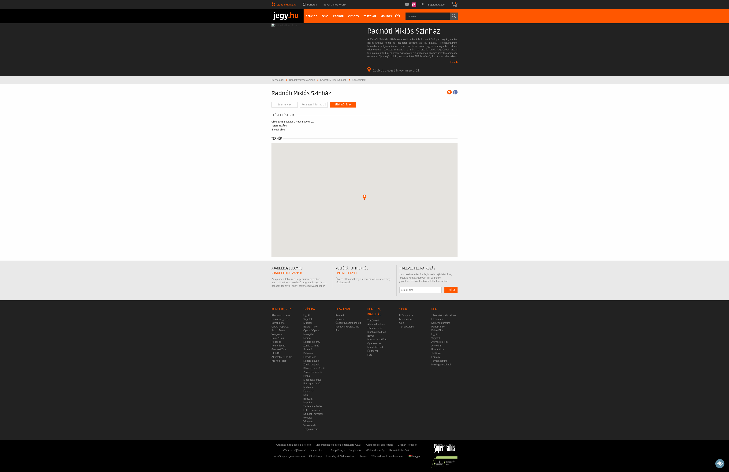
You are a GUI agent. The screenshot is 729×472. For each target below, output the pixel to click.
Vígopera (308, 421)
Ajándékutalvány (286, 4)
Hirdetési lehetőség (399, 450)
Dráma (307, 338)
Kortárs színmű (311, 341)
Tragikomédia (310, 429)
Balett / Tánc (310, 326)
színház (311, 16)
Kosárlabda (405, 319)
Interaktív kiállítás (377, 339)
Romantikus (437, 349)
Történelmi (373, 320)
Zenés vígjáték (311, 364)
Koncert (339, 315)
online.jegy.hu (347, 273)
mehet (451, 289)
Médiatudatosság (375, 450)
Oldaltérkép (315, 456)
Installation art (375, 347)
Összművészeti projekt (348, 322)
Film (337, 330)
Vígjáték (307, 319)
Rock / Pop (277, 338)
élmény (353, 16)
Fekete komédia (312, 410)
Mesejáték (309, 334)
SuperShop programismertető (289, 456)
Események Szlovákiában (340, 456)
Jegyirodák (355, 450)
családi (338, 16)
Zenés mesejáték (312, 372)
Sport (404, 309)
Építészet (372, 350)
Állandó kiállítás (376, 324)
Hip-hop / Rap (278, 360)
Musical (307, 322)
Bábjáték (308, 353)
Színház (309, 309)
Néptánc (307, 402)
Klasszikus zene (280, 315)
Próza (306, 376)
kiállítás (386, 16)
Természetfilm (439, 360)
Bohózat (307, 398)
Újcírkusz (308, 391)
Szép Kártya (338, 450)
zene (325, 16)
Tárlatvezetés (374, 328)
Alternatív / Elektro (281, 357)
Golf (401, 322)
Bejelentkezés (436, 4)
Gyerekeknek (374, 343)
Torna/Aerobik (406, 326)
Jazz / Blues (278, 330)
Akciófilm (436, 345)
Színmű (307, 349)
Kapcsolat (316, 450)
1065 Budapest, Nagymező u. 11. (396, 70)
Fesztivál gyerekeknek (347, 326)
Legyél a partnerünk (334, 4)
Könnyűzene (278, 345)
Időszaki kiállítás (376, 332)
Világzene (276, 334)
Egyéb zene (278, 322)
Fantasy (435, 357)
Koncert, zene (282, 309)
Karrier (363, 456)
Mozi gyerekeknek (441, 364)
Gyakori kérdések (407, 444)
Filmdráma (437, 319)
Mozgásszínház (312, 379)
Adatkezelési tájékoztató (379, 444)
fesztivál (370, 16)
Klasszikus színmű (313, 368)
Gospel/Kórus (278, 349)
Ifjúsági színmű (311, 383)
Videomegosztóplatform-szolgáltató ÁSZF (338, 444)
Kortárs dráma (311, 360)
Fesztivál (343, 309)
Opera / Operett (280, 326)
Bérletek (312, 4)
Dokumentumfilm (440, 322)
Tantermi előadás (312, 406)
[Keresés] (454, 16)
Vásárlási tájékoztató (294, 450)
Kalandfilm (437, 330)
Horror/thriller (438, 326)
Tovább (454, 62)
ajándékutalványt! (286, 273)
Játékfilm (436, 353)
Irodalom (308, 387)
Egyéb (306, 315)
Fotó (369, 354)
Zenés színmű (311, 345)
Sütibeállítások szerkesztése (387, 456)
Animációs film (439, 341)
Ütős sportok (406, 315)
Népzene (276, 341)
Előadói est (309, 357)
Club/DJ (275, 353)
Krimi (306, 394)
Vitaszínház (309, 425)
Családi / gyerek (280, 319)
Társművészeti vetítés (443, 315)
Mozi (434, 309)
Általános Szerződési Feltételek (293, 444)
